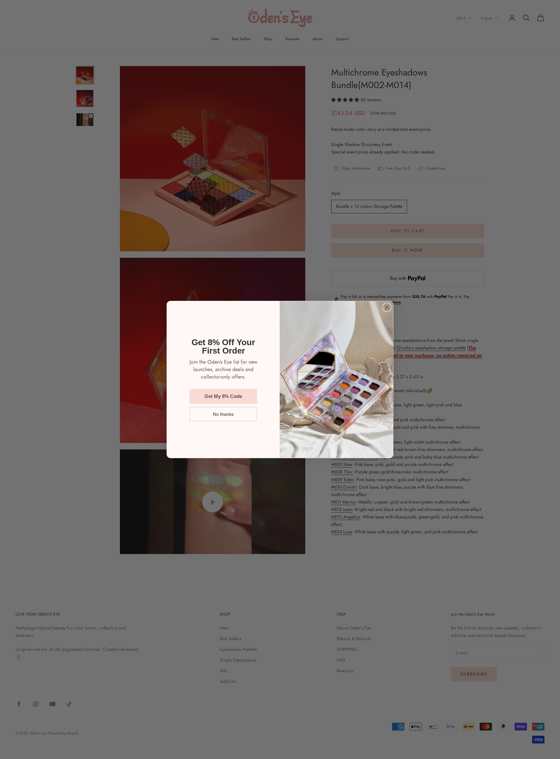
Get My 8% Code (223, 396)
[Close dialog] (387, 307)
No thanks (223, 414)
